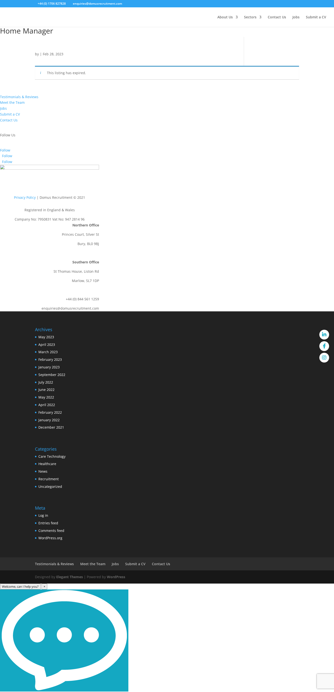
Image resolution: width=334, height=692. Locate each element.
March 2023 (48, 352)
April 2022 (46, 404)
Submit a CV (316, 17)
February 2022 (50, 412)
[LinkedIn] (324, 335)
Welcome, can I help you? (20, 586)
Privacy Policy (25, 197)
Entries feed (48, 523)
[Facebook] (324, 346)
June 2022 (46, 389)
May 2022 (46, 397)
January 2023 (49, 367)
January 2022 (49, 420)
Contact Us (277, 17)
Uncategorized (50, 486)
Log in (43, 515)
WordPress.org (50, 538)
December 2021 (51, 427)
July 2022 (45, 382)
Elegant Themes (69, 577)
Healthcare (47, 463)
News (42, 471)
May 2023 (46, 337)
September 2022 (51, 374)
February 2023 (50, 359)
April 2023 (46, 344)
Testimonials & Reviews (19, 96)
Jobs (296, 17)
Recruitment (48, 479)
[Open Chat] (64, 640)
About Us (225, 17)
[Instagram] (324, 358)
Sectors (250, 17)
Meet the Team (12, 102)
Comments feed (51, 530)
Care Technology (52, 456)
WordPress (116, 577)
